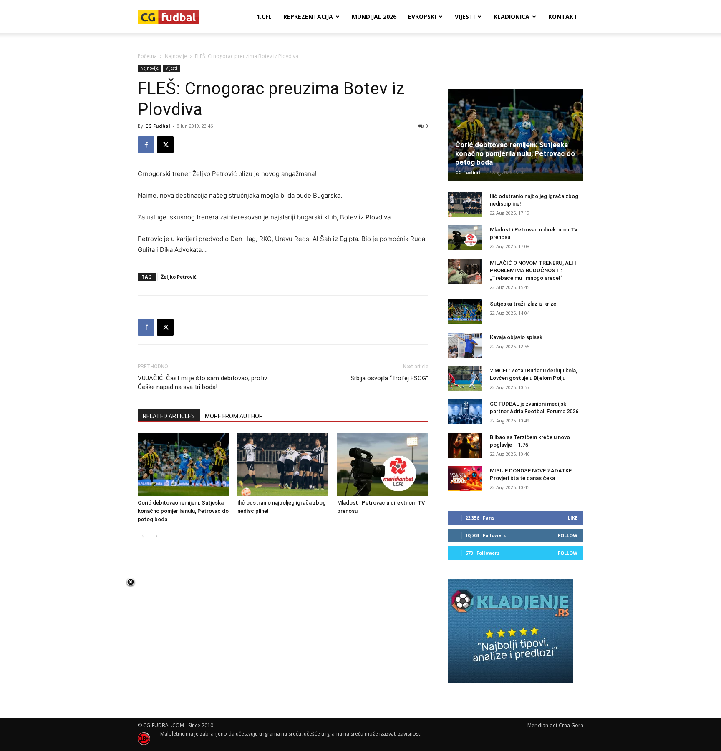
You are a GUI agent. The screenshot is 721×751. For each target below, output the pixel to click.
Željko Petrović (179, 277)
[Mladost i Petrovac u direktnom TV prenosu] (382, 464)
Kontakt (562, 16)
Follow (567, 535)
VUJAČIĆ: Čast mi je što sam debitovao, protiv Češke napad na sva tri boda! (202, 382)
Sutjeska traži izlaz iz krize (523, 304)
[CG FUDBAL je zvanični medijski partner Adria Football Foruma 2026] (465, 411)
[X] (165, 144)
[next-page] (156, 536)
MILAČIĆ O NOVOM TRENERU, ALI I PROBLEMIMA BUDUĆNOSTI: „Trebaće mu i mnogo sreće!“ (533, 270)
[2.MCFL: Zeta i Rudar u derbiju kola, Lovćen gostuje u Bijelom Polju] (465, 378)
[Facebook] (146, 144)
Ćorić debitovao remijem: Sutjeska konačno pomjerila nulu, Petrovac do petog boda (183, 511)
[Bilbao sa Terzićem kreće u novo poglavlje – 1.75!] (465, 445)
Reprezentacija (308, 16)
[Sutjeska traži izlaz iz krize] (465, 311)
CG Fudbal (157, 126)
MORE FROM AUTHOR (234, 416)
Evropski (422, 16)
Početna (147, 56)
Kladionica (511, 16)
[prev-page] (143, 536)
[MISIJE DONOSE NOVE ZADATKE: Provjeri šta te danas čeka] (465, 478)
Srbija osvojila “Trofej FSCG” (389, 378)
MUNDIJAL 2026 (374, 16)
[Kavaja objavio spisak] (465, 345)
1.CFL (264, 16)
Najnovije (176, 56)
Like (572, 518)
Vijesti (465, 16)
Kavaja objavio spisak (516, 337)
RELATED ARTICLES (169, 416)
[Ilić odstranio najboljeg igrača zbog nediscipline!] (282, 464)
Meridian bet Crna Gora (555, 725)
